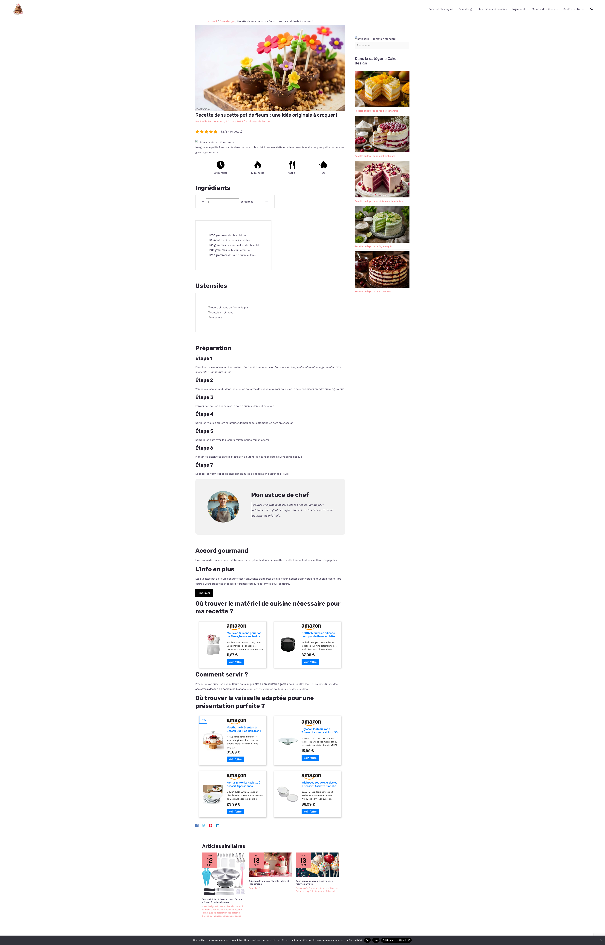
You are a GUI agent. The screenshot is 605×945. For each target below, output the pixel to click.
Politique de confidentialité (396, 940)
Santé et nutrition (574, 9)
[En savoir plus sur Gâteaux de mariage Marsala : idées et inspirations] (270, 864)
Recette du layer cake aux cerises (373, 291)
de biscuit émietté (230, 249)
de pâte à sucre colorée (233, 255)
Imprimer (204, 592)
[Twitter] (203, 825)
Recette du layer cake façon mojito (373, 246)
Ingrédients (519, 9)
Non (376, 940)
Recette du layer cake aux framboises (375, 156)
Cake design (465, 9)
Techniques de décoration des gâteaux (221, 912)
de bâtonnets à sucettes (230, 240)
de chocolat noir (229, 235)
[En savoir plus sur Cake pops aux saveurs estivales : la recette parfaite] (317, 864)
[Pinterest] (210, 825)
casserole (216, 317)
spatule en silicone (221, 312)
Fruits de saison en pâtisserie (323, 888)
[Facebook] (197, 825)
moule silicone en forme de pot (229, 307)
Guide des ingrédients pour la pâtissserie (316, 891)
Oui (367, 940)
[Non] (601, 940)
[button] (591, 9)
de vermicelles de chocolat (234, 245)
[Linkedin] (217, 825)
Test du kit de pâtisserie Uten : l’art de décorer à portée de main (222, 901)
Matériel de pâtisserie (545, 9)
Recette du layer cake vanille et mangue (376, 110)
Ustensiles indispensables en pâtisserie (221, 916)
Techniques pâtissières (493, 9)
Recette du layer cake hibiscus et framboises (379, 201)
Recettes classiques (441, 9)
